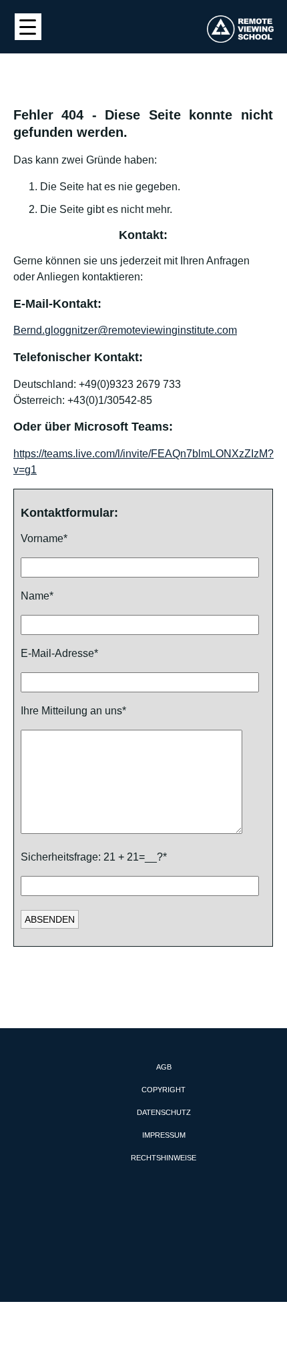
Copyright (163, 1090)
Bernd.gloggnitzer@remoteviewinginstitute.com (125, 330)
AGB (164, 1067)
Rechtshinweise (163, 1158)
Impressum (164, 1135)
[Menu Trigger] (28, 26)
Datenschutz (164, 1112)
